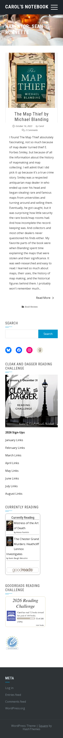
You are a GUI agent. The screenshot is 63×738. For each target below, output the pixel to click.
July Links (11, 486)
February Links (15, 448)
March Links (13, 455)
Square (43, 726)
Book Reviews (31, 306)
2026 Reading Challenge (25, 603)
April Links (12, 463)
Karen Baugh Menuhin (18, 558)
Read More (43, 298)
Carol (41, 126)
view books (40, 625)
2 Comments (32, 130)
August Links (13, 494)
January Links (14, 440)
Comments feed (15, 702)
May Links (12, 471)
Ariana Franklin (22, 532)
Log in (9, 688)
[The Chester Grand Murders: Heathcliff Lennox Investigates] (9, 541)
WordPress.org (15, 708)
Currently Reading (22, 518)
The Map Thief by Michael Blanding (31, 116)
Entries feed (13, 695)
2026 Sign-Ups (15, 432)
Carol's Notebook (26, 7)
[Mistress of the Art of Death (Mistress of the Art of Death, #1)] (9, 525)
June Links (12, 478)
